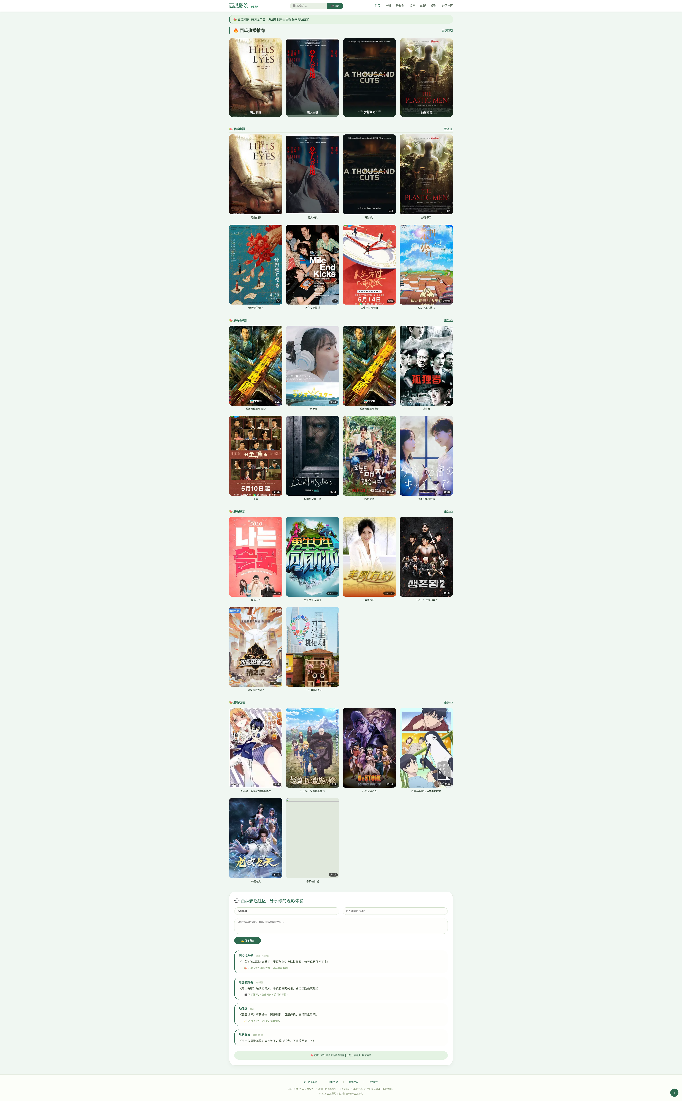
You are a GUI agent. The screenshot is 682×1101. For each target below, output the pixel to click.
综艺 (412, 6)
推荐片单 (353, 1081)
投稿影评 (374, 1081)
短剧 (434, 6)
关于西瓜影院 (310, 1081)
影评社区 (447, 6)
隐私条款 (333, 1081)
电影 (388, 6)
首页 (377, 6)
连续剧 (400, 6)
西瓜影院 (243, 5)
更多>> (448, 129)
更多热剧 (447, 30)
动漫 (423, 6)
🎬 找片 (335, 6)
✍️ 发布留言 (247, 940)
